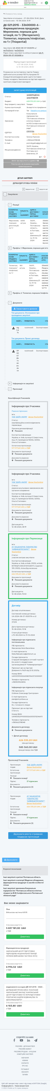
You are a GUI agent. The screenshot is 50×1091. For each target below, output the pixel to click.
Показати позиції (20, 778)
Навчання (25, 1058)
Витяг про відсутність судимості (24, 161)
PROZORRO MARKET (25, 1049)
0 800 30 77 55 (29, 1)
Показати (19, 431)
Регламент (25, 1069)
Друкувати (11, 860)
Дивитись (25, 936)
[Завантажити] (13, 329)
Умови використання (22, 1086)
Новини (25, 1060)
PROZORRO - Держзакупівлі (25, 1046)
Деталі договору (20, 736)
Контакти (25, 1063)
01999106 (30, 131)
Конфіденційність (7, 1086)
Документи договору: (21, 727)
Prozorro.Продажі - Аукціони (25, 1052)
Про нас (25, 1066)
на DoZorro (19, 50)
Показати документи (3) (23, 787)
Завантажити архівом (26, 309)
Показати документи (23, 454)
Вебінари (25, 1072)
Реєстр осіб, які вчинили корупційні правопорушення (25, 165)
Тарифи (25, 1075)
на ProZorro (8, 50)
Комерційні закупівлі (25, 1054)
